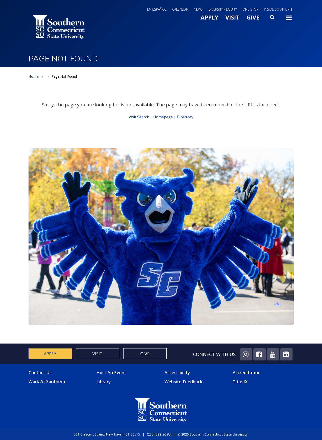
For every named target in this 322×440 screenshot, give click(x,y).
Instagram (246, 354)
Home (34, 76)
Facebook (259, 354)
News (198, 9)
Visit (232, 17)
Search (272, 19)
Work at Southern (47, 381)
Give (253, 17)
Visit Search (139, 117)
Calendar (180, 9)
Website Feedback (183, 381)
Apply (209, 17)
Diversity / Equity (222, 9)
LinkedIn (286, 354)
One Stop (250, 9)
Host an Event (111, 372)
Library (103, 381)
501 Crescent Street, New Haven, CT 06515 (107, 434)
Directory (185, 117)
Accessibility (177, 372)
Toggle (289, 19)
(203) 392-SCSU (159, 434)
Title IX (240, 381)
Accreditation (246, 372)
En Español (156, 9)
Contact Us (40, 372)
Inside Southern (278, 9)
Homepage (163, 117)
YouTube (273, 354)
